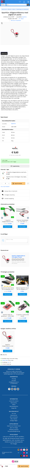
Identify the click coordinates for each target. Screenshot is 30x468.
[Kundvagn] (27, 2)
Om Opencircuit (14, 411)
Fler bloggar (13, 443)
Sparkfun (13, 123)
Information (14, 399)
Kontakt (14, 380)
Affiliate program (13, 429)
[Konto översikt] (23, 2)
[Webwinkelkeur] (15, 461)
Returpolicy (14, 402)
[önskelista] (19, 2)
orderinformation (13, 401)
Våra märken (13, 418)
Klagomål (13, 408)
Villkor (14, 404)
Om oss (14, 413)
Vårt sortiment (14, 417)
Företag (14, 378)
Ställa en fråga (9, 239)
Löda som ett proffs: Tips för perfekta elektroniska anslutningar (14, 436)
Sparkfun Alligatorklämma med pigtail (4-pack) (18, 256)
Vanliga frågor (14, 420)
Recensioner (13, 415)
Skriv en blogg (14, 427)
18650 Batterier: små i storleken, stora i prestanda (14, 440)
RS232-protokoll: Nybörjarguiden (14, 442)
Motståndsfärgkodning (14, 431)
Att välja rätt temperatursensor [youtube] (14, 438)
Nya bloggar (14, 434)
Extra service (13, 424)
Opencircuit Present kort (14, 426)
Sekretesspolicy (14, 406)
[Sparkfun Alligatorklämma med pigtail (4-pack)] (6, 259)
